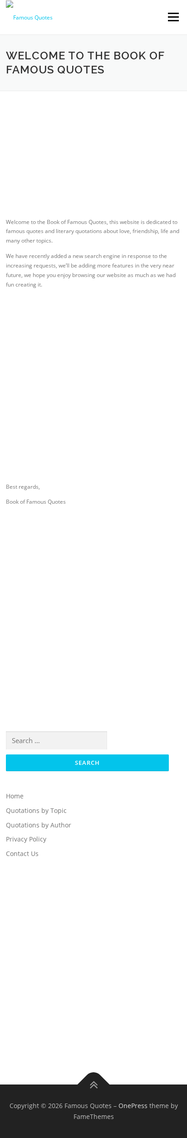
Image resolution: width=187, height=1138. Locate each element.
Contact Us (22, 853)
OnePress (133, 1105)
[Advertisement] (93, 163)
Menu (172, 17)
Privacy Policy (26, 839)
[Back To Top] (94, 1085)
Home (15, 796)
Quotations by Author (38, 825)
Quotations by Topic (36, 810)
